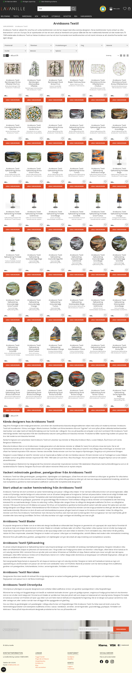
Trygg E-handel (39, 657)
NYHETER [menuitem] (67, 16)
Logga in (70, 666)
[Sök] (73, 8)
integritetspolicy (115, 633)
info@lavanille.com (13, 665)
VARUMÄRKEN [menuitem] (86, 16)
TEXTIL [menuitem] (16, 16)
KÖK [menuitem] (36, 16)
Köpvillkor (71, 659)
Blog (36, 665)
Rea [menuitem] (75, 16)
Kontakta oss (39, 663)
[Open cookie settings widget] (3, 669)
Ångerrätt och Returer (42, 659)
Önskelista (71, 669)
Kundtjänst (71, 657)
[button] (124, 8)
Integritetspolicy (40, 661)
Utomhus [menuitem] (56, 16)
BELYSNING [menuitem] (5, 16)
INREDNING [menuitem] (27, 16)
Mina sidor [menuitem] (116, 9)
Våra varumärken (40, 667)
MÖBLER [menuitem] (44, 16)
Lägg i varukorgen (13, 100)
